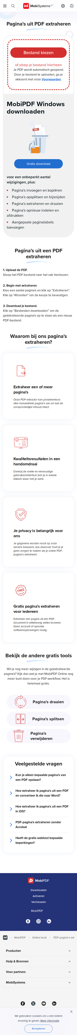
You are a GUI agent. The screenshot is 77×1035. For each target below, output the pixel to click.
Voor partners (16, 972)
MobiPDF (37, 911)
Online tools (39, 937)
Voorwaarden (51, 79)
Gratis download (38, 163)
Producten (13, 951)
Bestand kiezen (38, 52)
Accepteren (38, 1028)
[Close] (71, 1011)
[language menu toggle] (64, 6)
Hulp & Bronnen (17, 961)
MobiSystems (15, 982)
